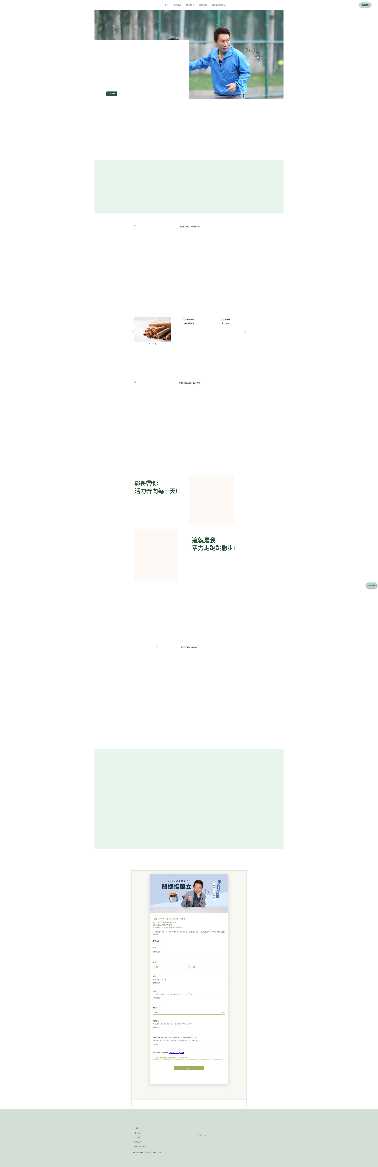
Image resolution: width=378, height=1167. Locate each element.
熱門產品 (177, 5)
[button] (132, 331)
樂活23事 (190, 5)
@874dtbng (201, 1135)
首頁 (167, 5)
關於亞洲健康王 (219, 5)
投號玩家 (203, 5)
